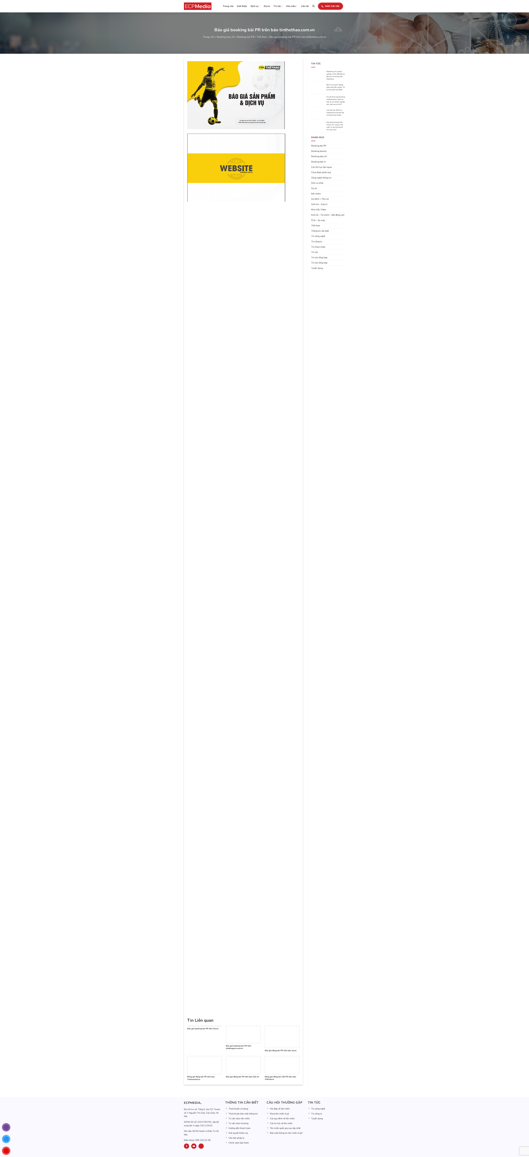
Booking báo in (318, 162)
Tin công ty (316, 241)
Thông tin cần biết (320, 231)
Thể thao (262, 37)
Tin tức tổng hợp (319, 257)
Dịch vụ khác (317, 183)
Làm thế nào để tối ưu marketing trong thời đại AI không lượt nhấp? (335, 113)
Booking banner (319, 151)
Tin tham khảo (318, 247)
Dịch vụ (254, 6)
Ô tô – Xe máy (318, 220)
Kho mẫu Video (318, 210)
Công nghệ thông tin (321, 178)
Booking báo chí (226, 37)
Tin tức (277, 6)
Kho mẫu (291, 6)
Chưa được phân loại (321, 172)
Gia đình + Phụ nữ (320, 199)
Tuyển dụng (317, 268)
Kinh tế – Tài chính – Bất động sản (327, 215)
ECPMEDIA (192, 1103)
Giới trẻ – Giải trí (319, 204)
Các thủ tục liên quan (321, 167)
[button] (313, 6)
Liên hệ (305, 6)
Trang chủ (228, 6)
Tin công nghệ (318, 236)
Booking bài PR (245, 37)
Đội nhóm (316, 194)
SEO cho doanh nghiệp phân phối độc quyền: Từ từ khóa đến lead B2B (335, 87)
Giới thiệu (242, 6)
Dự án (267, 6)
